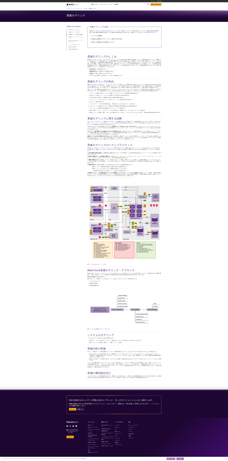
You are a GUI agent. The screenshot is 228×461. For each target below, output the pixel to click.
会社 (129, 422)
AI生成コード (90, 425)
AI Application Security (105, 428)
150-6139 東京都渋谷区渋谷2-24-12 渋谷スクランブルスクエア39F (73, 431)
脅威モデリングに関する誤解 (76, 34)
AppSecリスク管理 (91, 442)
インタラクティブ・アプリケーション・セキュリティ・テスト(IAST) (107, 438)
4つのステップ (96, 66)
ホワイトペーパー (118, 433)
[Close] (226, 458)
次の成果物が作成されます (150, 32)
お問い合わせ (72, 409)
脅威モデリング (118, 273)
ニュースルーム (131, 427)
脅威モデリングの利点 (74, 32)
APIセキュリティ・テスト (93, 427)
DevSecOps (90, 433)
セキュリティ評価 (134, 127)
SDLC (122, 93)
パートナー (130, 431)
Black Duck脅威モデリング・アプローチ (76, 41)
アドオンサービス (118, 444)
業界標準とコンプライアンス (93, 452)
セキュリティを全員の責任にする (143, 148)
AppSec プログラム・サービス (107, 445)
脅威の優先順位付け (73, 49)
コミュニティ (117, 438)
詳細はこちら (81, 409)
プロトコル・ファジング (106, 443)
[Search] (148, 4)
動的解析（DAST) (104, 441)
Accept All (180, 458)
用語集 (129, 435)
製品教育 (116, 442)
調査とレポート (118, 431)
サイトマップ (130, 438)
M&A (89, 450)
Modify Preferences (171, 458)
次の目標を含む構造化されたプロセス (109, 30)
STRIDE (123, 161)
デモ (116, 429)
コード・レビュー (111, 123)
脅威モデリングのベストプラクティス (76, 37)
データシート (117, 425)
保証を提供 (90, 90)
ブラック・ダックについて (133, 425)
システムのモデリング (74, 44)
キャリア (130, 429)
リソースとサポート (119, 422)
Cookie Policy (83, 458)
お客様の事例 (130, 433)
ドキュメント (117, 440)
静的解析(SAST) (104, 430)
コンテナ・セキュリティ (92, 444)
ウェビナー (117, 427)
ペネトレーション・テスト (97, 123)
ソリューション (91, 422)
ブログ (116, 435)
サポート (154, 1)
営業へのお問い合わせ (156, 4)
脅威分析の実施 (72, 46)
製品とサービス (104, 422)
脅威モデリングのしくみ (74, 29)
